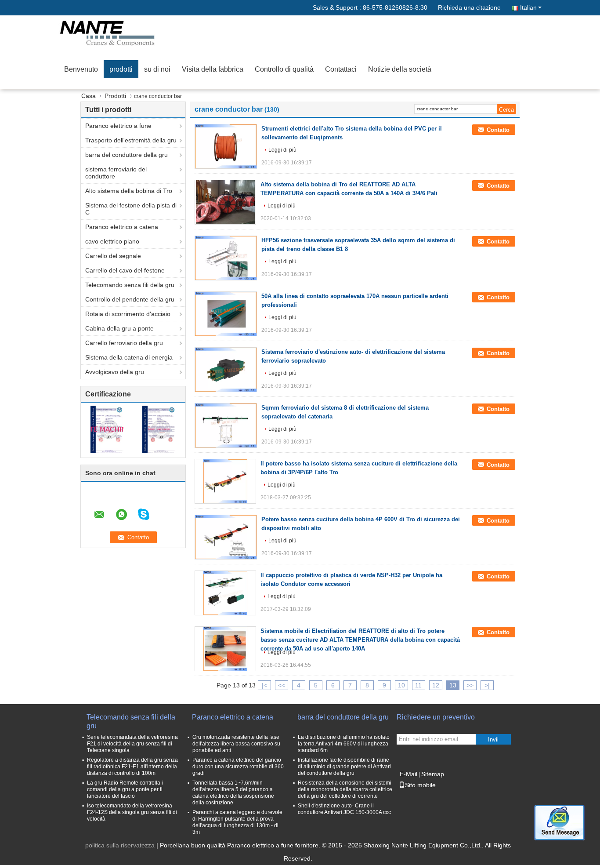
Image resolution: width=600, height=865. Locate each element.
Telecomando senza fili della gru (129, 284)
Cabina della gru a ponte (119, 328)
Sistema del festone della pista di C (131, 209)
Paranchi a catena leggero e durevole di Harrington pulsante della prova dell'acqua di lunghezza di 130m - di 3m (237, 822)
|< (264, 685)
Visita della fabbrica (212, 69)
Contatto (498, 130)
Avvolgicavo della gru (114, 371)
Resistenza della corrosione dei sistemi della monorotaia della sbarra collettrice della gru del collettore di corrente (345, 789)
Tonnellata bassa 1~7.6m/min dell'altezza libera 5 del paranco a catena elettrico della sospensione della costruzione (233, 793)
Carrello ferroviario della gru (124, 342)
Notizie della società (399, 69)
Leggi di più (282, 150)
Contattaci (341, 69)
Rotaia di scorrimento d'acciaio (127, 313)
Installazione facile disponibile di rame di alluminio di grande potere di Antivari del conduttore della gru (344, 766)
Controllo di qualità (284, 69)
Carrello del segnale (113, 255)
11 (418, 685)
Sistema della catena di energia (129, 357)
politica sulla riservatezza (120, 845)
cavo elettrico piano (112, 241)
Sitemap (432, 774)
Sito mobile (420, 785)
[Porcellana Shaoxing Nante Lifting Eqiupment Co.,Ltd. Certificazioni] (107, 428)
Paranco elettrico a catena (121, 226)
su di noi (157, 69)
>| (487, 685)
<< (281, 685)
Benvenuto (81, 69)
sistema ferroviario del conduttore (116, 173)
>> (469, 685)
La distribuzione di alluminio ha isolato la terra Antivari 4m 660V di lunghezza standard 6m (344, 743)
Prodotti (115, 95)
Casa (88, 95)
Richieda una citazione (469, 7)
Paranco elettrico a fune (118, 125)
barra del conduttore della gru (126, 154)
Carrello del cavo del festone (125, 270)
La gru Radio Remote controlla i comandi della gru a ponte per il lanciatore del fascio (125, 789)
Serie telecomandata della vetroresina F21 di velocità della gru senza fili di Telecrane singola (132, 743)
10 (401, 685)
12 (435, 685)
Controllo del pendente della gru (129, 299)
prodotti (121, 69)
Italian (528, 7)
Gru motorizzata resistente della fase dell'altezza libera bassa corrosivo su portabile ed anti (236, 743)
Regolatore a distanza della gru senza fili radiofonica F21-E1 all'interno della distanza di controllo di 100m (132, 766)
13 (452, 685)
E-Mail (408, 774)
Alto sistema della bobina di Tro (128, 190)
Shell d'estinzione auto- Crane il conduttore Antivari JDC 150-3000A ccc (344, 809)
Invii (493, 739)
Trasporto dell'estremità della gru (131, 140)
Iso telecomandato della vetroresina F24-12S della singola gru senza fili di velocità (132, 812)
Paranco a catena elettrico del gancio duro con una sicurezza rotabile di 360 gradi (238, 766)
